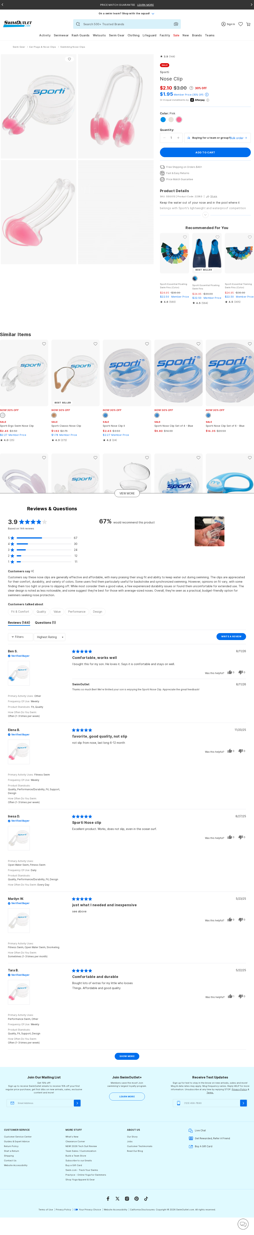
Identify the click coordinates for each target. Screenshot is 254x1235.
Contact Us (10, 1160)
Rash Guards (80, 35)
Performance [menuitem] (77, 611)
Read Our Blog (135, 1151)
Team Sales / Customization (80, 1151)
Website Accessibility (15, 1165)
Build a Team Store (75, 1155)
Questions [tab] (45, 623)
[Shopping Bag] (248, 24)
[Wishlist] (240, 24)
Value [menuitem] (57, 611)
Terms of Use (45, 1209)
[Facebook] (108, 1198)
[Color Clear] (171, 119)
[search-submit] (78, 24)
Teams (210, 35)
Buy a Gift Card (73, 1165)
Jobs (130, 1141)
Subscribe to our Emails (78, 1160)
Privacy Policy (239, 1089)
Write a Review (233, 637)
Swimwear (61, 35)
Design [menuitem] (97, 611)
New (186, 35)
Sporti (164, 72)
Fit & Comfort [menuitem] (20, 611)
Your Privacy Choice (90, 1209)
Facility (165, 35)
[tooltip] (32, 571)
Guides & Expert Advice (17, 1141)
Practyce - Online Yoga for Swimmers (85, 1174)
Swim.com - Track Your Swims (81, 1170)
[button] (167, 56)
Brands (197, 35)
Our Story (132, 1136)
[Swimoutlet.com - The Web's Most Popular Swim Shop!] (17, 23)
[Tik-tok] (146, 1198)
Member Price (182, 94)
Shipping (9, 1155)
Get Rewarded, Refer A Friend (212, 1138)
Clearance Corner (75, 1141)
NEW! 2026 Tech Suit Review (81, 1146)
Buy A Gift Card (203, 1146)
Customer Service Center (18, 1136)
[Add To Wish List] (69, 59)
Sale (176, 35)
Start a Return (11, 1151)
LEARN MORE (127, 1096)
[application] (243, 1224)
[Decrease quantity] (164, 137)
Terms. (210, 1092)
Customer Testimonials (139, 1146)
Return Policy (11, 1146)
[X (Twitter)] (117, 1198)
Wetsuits (99, 35)
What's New (71, 1136)
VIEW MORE (127, 493)
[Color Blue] (163, 119)
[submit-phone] (243, 1103)
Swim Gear (116, 35)
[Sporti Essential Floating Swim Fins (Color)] (174, 253)
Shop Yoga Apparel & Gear (80, 1179)
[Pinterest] (136, 1198)
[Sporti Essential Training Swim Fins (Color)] (239, 253)
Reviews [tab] (19, 623)
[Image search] (176, 24)
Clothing (134, 35)
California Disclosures (142, 1209)
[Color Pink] (179, 119)
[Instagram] (127, 1198)
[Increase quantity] (178, 137)
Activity (44, 35)
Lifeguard (150, 35)
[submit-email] (77, 1103)
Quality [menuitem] (41, 611)
